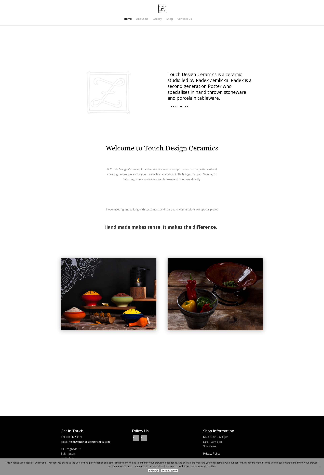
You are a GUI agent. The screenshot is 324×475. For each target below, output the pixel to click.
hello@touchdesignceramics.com (89, 442)
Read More (179, 106)
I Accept (153, 470)
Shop (169, 19)
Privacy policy (169, 470)
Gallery (157, 19)
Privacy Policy (211, 453)
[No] (319, 466)
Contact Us (184, 19)
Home (128, 19)
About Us (142, 19)
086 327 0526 (74, 437)
